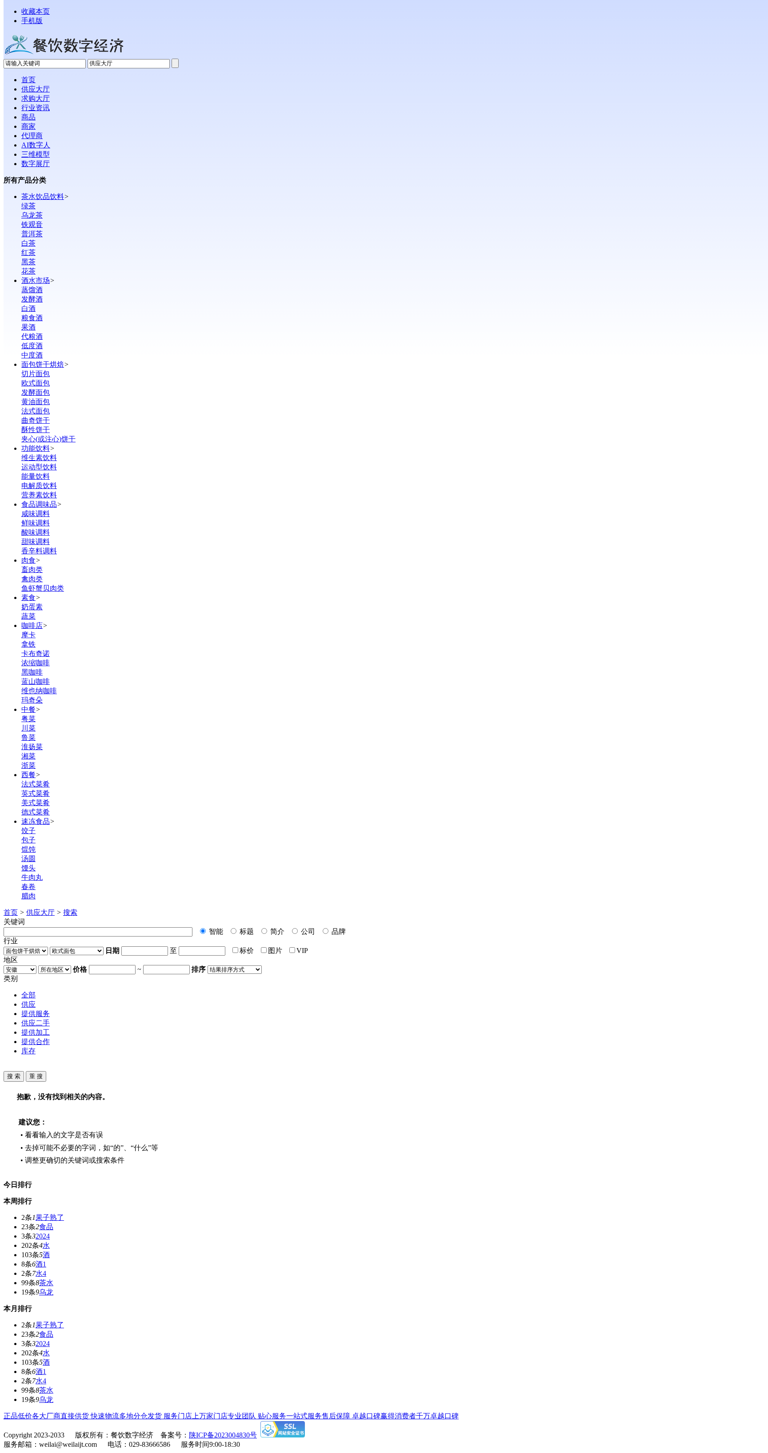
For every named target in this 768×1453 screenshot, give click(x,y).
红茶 (28, 252)
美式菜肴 (35, 802)
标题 (246, 931)
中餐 (28, 709)
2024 (43, 1236)
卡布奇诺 (35, 653)
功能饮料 (35, 448)
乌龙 (46, 1292)
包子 (28, 840)
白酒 (28, 308)
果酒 (28, 327)
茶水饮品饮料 (42, 196)
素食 (28, 597)
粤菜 (28, 719)
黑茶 (28, 262)
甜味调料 (35, 541)
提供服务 (35, 1013)
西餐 (28, 774)
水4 (41, 1273)
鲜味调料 (35, 523)
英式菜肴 (35, 793)
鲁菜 (28, 737)
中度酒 (32, 355)
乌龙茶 (32, 215)
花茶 (28, 271)
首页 (11, 912)
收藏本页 (35, 11)
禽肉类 (32, 579)
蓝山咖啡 (35, 681)
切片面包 (35, 373)
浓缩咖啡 (35, 663)
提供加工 (35, 1032)
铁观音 (32, 224)
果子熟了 (50, 1217)
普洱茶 (32, 234)
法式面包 (35, 411)
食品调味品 (39, 504)
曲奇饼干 (35, 420)
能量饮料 (35, 476)
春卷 (28, 886)
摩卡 (28, 635)
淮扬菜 (32, 746)
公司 (307, 931)
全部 (28, 995)
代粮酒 (32, 336)
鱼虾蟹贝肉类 (42, 588)
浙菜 (28, 765)
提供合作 (35, 1041)
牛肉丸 (32, 877)
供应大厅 (40, 912)
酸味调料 (35, 532)
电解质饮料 (39, 485)
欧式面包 (35, 383)
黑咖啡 (32, 672)
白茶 (28, 243)
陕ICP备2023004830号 (223, 1435)
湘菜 (28, 756)
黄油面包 (35, 401)
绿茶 (28, 206)
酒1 (41, 1264)
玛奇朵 (32, 700)
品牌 (338, 931)
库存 (28, 1051)
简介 (276, 931)
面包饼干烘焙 (42, 364)
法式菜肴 (35, 784)
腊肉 (28, 896)
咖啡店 (32, 625)
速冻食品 (35, 821)
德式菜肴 (35, 812)
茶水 (46, 1282)
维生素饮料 (39, 457)
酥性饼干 (35, 429)
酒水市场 (35, 280)
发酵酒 (32, 299)
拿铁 (28, 644)
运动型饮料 (39, 467)
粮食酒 (32, 318)
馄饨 (28, 849)
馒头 (28, 868)
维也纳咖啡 (39, 691)
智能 (215, 931)
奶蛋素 (32, 607)
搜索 (70, 912)
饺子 (28, 830)
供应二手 (35, 1023)
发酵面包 (35, 392)
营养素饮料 (39, 495)
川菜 (28, 728)
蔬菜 (28, 616)
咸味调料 (35, 513)
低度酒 (32, 345)
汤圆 (28, 858)
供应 (28, 1004)
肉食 (28, 560)
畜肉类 (32, 569)
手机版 (32, 20)
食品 (46, 1227)
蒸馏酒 (32, 290)
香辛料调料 (39, 551)
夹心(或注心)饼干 (48, 439)
